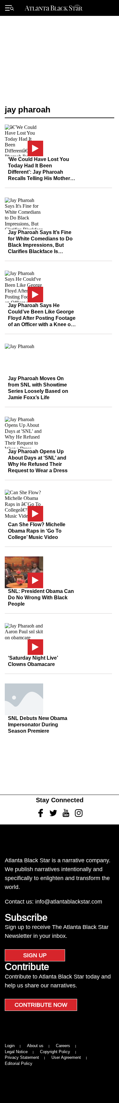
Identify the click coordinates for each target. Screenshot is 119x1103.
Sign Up (35, 955)
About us (35, 1045)
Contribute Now (41, 1005)
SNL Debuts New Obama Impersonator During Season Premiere (37, 725)
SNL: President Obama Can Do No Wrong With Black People (41, 597)
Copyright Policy (55, 1051)
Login (10, 1045)
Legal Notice (16, 1051)
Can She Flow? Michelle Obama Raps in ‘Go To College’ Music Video (36, 531)
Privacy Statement (22, 1057)
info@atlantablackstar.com (68, 901)
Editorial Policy (18, 1063)
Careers (63, 1045)
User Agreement (66, 1057)
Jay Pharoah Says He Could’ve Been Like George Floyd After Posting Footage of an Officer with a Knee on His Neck (42, 318)
